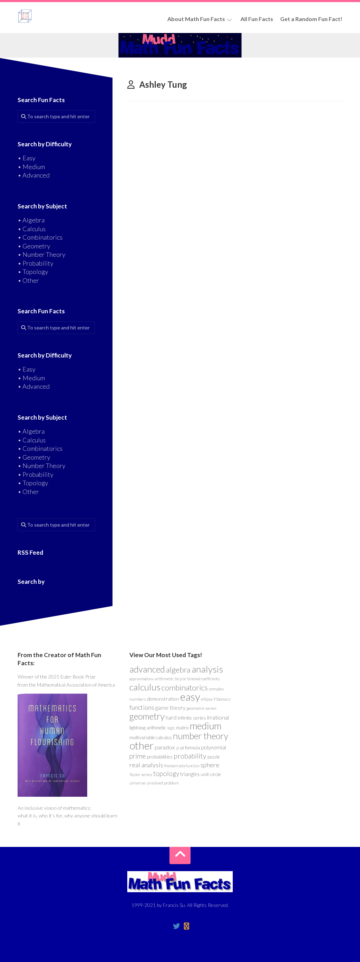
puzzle (213, 757)
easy (190, 696)
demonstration (163, 699)
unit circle (211, 774)
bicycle (180, 678)
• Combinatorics (40, 237)
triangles (190, 774)
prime (137, 756)
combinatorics (184, 687)
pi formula (190, 747)
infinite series (192, 718)
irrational (218, 717)
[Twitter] (176, 926)
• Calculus (32, 229)
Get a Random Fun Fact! (311, 18)
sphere (209, 765)
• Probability (35, 263)
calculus (144, 687)
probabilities (160, 757)
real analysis (146, 765)
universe (137, 783)
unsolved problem (163, 783)
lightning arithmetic (147, 727)
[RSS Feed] (186, 926)
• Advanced (34, 175)
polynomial (213, 747)
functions (141, 707)
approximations (141, 678)
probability (190, 755)
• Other (28, 280)
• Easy (27, 158)
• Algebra (31, 220)
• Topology (33, 271)
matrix (182, 727)
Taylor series (140, 774)
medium (205, 725)
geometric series (201, 708)
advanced (147, 669)
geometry (147, 716)
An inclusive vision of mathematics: (54, 808)
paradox (165, 747)
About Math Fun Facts (196, 18)
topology (166, 773)
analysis (207, 669)
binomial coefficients (203, 678)
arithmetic (164, 678)
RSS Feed (30, 552)
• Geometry (34, 246)
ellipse (207, 699)
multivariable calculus (150, 737)
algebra (178, 669)
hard (171, 717)
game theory (170, 707)
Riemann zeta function (181, 765)
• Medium (31, 167)
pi (177, 748)
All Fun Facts (256, 18)
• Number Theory (41, 254)
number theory (200, 735)
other (141, 745)
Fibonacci (222, 699)
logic (171, 728)
